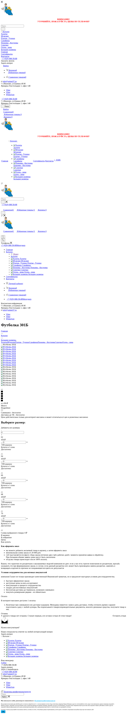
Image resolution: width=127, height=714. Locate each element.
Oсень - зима (67, 342)
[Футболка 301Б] (8, 347)
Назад (15, 254)
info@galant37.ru (10, 81)
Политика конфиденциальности (17, 692)
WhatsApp (10, 95)
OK (3, 712)
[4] (63, 398)
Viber (8, 90)
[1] (63, 392)
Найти (4, 697)
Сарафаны (33, 342)
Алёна (3, 663)
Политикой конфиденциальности (45, 700)
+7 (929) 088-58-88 (9, 58)
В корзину (5, 535)
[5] (63, 401)
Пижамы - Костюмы (46, 342)
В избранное (6, 537)
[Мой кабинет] (2, 207)
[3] (63, 396)
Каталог (14, 256)
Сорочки (58, 342)
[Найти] (3, 29)
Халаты (4, 342)
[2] (63, 394)
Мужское (11, 342)
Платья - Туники (22, 342)
